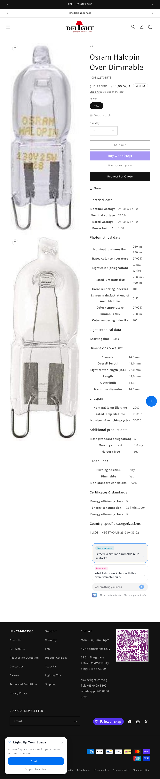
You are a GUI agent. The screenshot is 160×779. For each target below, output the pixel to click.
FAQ (47, 649)
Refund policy (84, 770)
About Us (15, 640)
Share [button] (97, 188)
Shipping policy (141, 770)
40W (98, 106)
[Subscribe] (75, 721)
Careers (14, 675)
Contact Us (17, 666)
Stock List (51, 666)
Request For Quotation (24, 657)
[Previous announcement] (7, 4)
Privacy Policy (18, 693)
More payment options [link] (120, 165)
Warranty (51, 640)
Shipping (95, 91)
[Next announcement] (152, 4)
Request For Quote (120, 176)
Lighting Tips (53, 675)
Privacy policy (101, 770)
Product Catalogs (56, 657)
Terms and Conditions (23, 684)
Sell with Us (17, 649)
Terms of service (121, 770)
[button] (8, 26)
